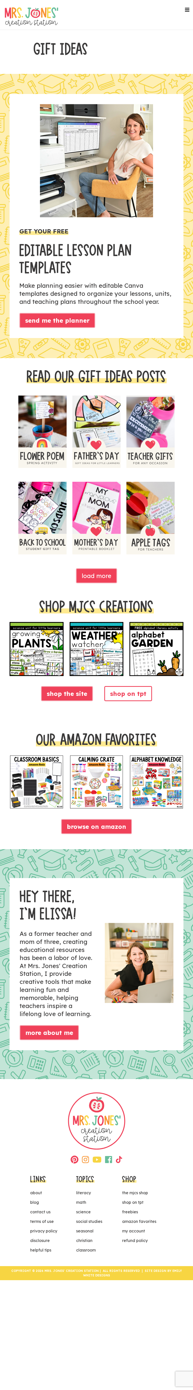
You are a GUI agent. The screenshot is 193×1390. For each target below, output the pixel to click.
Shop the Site (67, 693)
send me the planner (57, 320)
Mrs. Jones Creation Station (31, 16)
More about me (49, 1032)
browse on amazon (96, 826)
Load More (96, 576)
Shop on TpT (128, 693)
